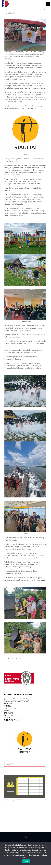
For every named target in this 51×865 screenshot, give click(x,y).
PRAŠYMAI (9, 764)
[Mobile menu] (48, 4)
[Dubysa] (5, 3)
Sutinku (26, 861)
